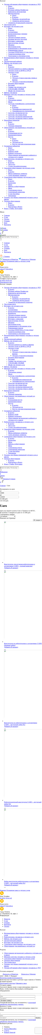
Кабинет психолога (15, 153)
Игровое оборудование (16, 83)
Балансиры (12, 183)
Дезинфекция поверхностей (22, 109)
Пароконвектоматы (15, 135)
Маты (10, 184)
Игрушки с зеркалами (15, 41)
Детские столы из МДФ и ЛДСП (19, 70)
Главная (7, 215)
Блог (5, 223)
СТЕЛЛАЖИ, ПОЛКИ (16, 89)
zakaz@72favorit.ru (6, 269)
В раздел (11, 8)
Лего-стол (11, 164)
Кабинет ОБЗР (13, 151)
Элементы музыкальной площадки (20, 23)
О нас (6, 217)
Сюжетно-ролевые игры (16, 54)
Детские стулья (13, 72)
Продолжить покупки (7, 983)
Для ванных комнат (15, 100)
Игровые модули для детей (17, 39)
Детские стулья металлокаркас (22, 81)
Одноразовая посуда (15, 133)
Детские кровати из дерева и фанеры (21, 69)
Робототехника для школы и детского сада (19, 937)
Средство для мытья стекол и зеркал (20, 118)
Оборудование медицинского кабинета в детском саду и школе (22, 156)
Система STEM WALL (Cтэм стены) (20, 52)
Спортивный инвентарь (16, 192)
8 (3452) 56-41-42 (6, 280)
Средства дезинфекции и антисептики (21, 104)
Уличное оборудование (12, 960)
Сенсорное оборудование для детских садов (19, 958)
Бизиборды (12, 35)
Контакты (7, 225)
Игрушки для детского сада (13, 942)
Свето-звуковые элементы (17, 175)
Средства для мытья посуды (18, 113)
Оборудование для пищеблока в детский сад (19, 946)
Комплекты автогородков (17, 12)
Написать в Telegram (28, 259)
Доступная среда (10, 962)
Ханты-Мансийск (10, 1029)
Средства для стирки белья (17, 115)
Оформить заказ (21, 983)
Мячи (10, 188)
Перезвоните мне (6, 282)
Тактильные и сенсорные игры (19, 56)
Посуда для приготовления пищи (23, 144)
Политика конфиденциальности (11, 978)
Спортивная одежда (15, 190)
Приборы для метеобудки (21, 19)
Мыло (10, 102)
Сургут (6, 1030)
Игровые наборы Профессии (18, 10)
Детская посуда (17, 142)
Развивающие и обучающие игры (19, 48)
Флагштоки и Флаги (15, 207)
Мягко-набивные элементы (17, 173)
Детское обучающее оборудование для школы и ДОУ (22, 968)
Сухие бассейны (14, 194)
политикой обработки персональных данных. (18, 1003)
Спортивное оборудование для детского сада (19, 944)
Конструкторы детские (16, 43)
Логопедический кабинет (13, 941)
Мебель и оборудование (16, 186)
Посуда (10, 137)
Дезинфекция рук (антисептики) (23, 111)
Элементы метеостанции (21, 21)
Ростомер (11, 85)
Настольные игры (14, 47)
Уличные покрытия (15, 126)
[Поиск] (1, 239)
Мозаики (11, 45)
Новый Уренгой (9, 1032)
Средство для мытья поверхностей (20, 116)
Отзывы (7, 221)
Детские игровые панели (17, 37)
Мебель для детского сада (13, 939)
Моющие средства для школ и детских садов (19, 957)
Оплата (6, 219)
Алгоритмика (13, 32)
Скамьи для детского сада (17, 87)
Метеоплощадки (14, 13)
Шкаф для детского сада (16, 91)
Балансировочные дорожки (17, 34)
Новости (7, 919)
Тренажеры (12, 195)
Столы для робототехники (17, 166)
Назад (10, 6)
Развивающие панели (15, 50)
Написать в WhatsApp (10, 259)
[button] (11, 568)
